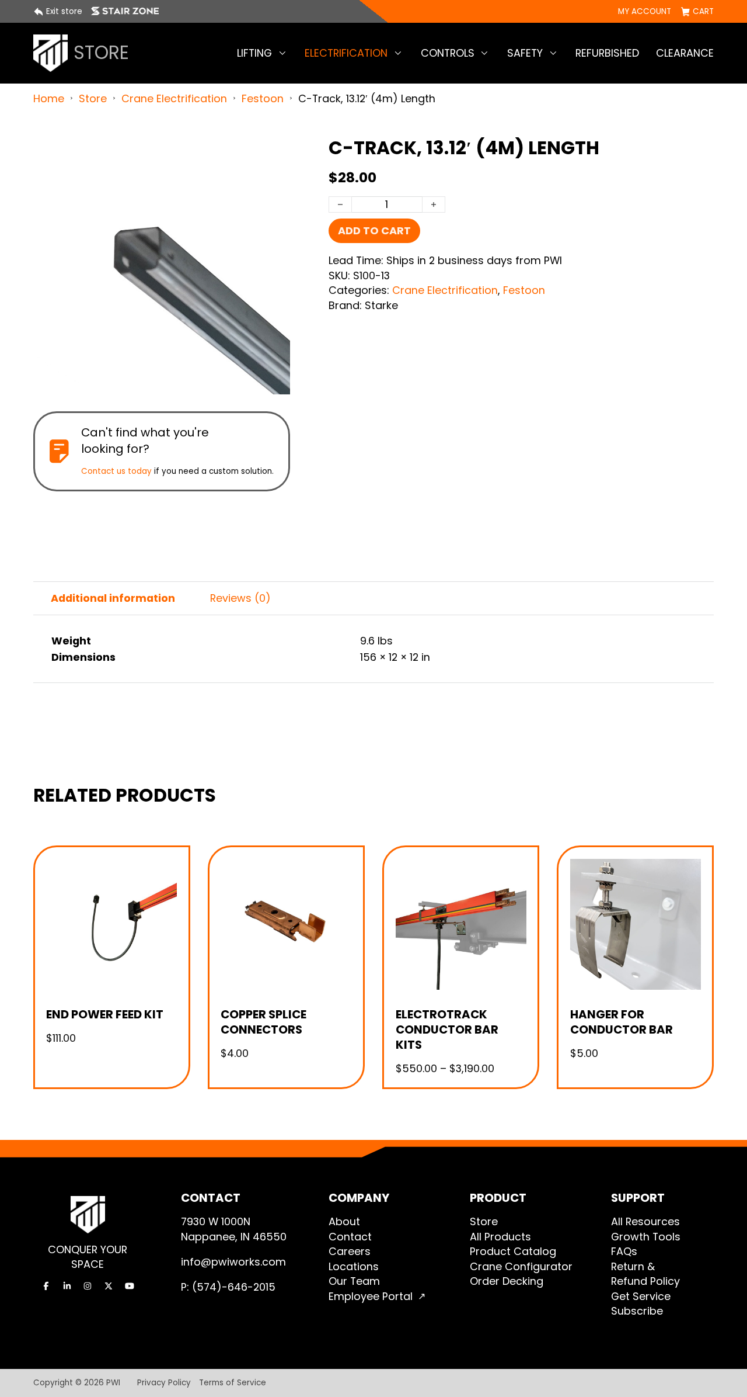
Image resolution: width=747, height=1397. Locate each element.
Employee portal (371, 1296)
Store (93, 98)
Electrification (346, 53)
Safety (525, 53)
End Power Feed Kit (104, 1014)
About (344, 1221)
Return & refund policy (645, 1274)
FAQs (624, 1251)
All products (500, 1236)
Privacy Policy (164, 1382)
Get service (641, 1296)
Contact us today (116, 471)
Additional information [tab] (113, 598)
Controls (447, 53)
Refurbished (607, 53)
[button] (274, 152)
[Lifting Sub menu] (282, 53)
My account (644, 11)
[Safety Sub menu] (553, 53)
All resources (645, 1221)
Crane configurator (521, 1266)
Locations (354, 1266)
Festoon (263, 98)
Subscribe (637, 1311)
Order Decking (506, 1281)
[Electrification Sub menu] (398, 53)
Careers (350, 1251)
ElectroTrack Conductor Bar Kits (447, 1029)
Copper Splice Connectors (263, 1022)
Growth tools (645, 1236)
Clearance (685, 53)
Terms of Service (232, 1382)
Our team (354, 1281)
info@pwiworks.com (233, 1261)
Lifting (254, 53)
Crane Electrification (174, 98)
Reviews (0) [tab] (240, 598)
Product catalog (513, 1251)
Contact (350, 1236)
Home (48, 98)
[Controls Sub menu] (484, 53)
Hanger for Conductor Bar (621, 1022)
